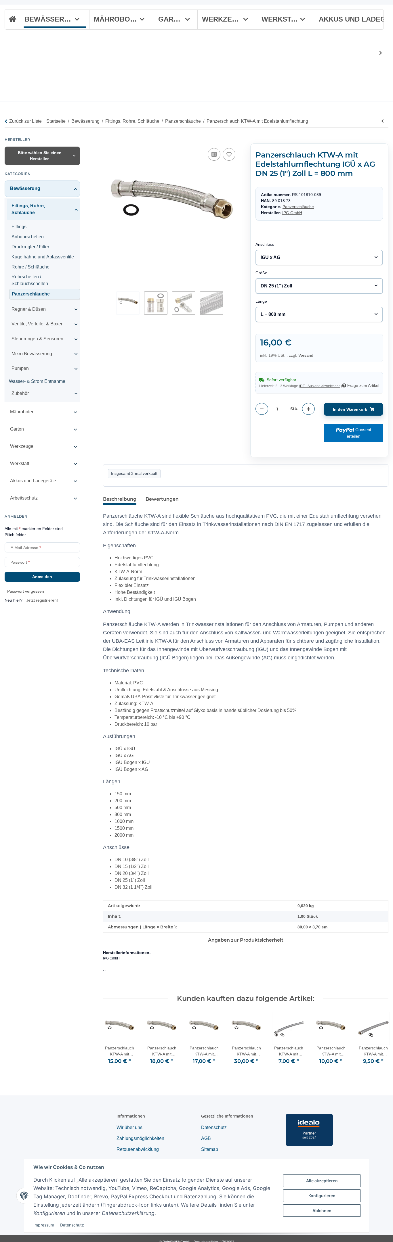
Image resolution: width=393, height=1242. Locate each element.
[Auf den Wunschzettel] (229, 154)
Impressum (43, 1224)
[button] (377, 53)
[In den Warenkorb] (107, 140)
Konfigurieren (321, 1195)
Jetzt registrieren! (42, 600)
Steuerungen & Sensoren (37, 339)
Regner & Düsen (29, 309)
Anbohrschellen (28, 236)
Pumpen (20, 368)
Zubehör (20, 393)
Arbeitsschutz (24, 498)
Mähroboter (21, 411)
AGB (206, 1138)
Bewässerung (25, 188)
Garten (17, 429)
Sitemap (209, 1149)
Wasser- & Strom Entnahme (37, 381)
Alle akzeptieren (322, 1180)
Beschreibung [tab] (119, 499)
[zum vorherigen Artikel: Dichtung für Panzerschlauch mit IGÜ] (382, 121)
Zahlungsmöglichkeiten (140, 1138)
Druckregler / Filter (30, 246)
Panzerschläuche (298, 206)
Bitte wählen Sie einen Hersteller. (40, 155)
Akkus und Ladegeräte (33, 481)
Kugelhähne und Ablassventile (43, 256)
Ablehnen (321, 1210)
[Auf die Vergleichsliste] (214, 154)
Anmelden (42, 577)
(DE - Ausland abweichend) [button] (320, 386)
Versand (305, 355)
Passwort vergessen (25, 591)
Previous (112, 1042)
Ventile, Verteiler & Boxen (38, 324)
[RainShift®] (12, 19)
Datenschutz (72, 1224)
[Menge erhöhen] (308, 409)
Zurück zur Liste (25, 121)
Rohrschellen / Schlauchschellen (30, 280)
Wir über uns (129, 1127)
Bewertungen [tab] (162, 499)
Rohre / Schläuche (30, 266)
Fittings (19, 226)
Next (379, 1042)
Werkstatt (19, 463)
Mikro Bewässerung (32, 353)
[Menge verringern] (261, 409)
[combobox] (319, 257)
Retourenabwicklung (138, 1149)
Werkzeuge (21, 446)
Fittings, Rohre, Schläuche (28, 209)
